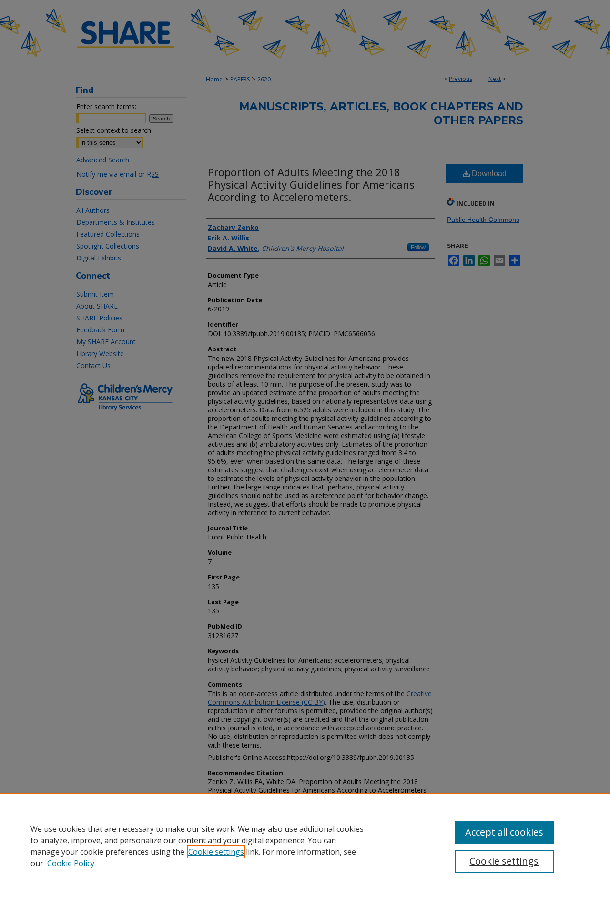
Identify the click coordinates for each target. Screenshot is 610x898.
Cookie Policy (70, 863)
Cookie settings (216, 852)
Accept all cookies (504, 832)
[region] (305, 845)
